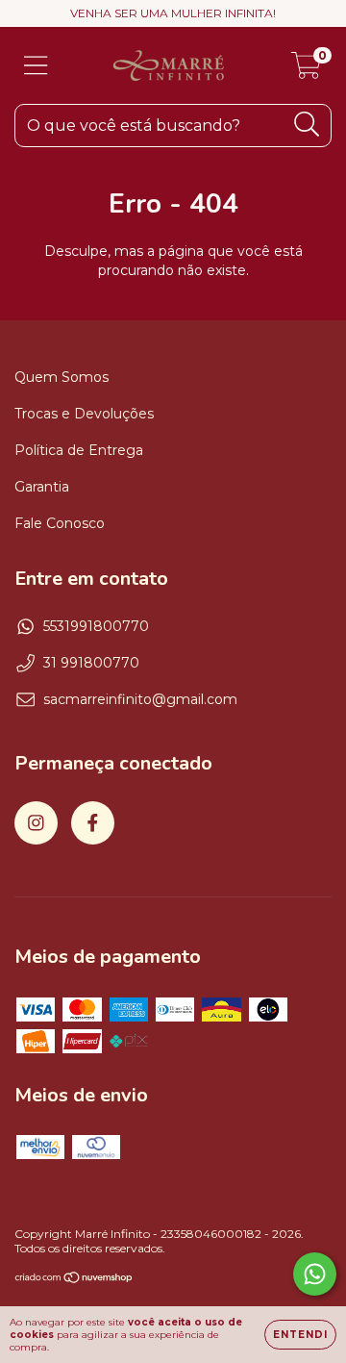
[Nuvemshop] (74, 1280)
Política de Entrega (78, 450)
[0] (306, 70)
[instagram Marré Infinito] (36, 823)
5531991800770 (96, 626)
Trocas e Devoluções (84, 413)
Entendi (300, 1334)
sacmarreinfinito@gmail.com (140, 699)
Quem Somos (61, 377)
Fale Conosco (59, 523)
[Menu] (36, 66)
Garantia (41, 486)
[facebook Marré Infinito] (92, 823)
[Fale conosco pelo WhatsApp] (314, 1274)
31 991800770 (91, 662)
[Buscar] (307, 124)
